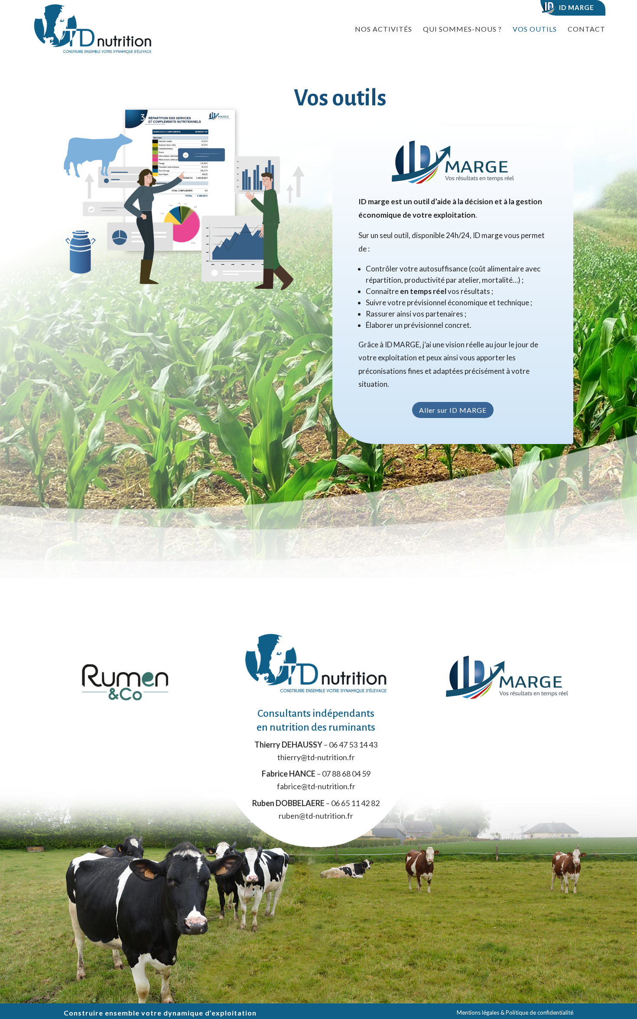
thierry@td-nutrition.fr (316, 757)
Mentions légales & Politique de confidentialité (515, 1012)
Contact (586, 29)
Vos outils (535, 29)
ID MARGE (575, 7)
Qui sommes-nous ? (462, 29)
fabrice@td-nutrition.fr (316, 786)
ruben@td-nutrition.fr (316, 815)
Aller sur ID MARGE (453, 410)
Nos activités (383, 29)
